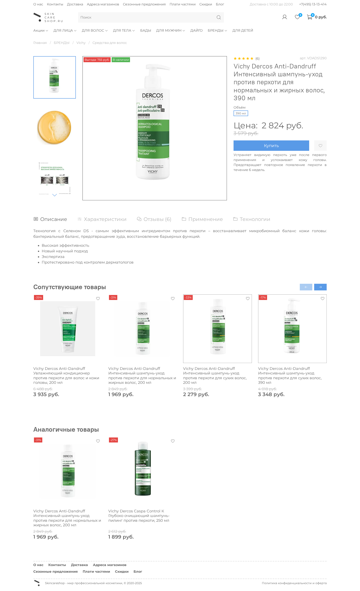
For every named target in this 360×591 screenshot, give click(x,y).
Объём (240, 107)
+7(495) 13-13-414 (313, 4)
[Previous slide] (91, 128)
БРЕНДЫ (216, 30)
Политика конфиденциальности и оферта (294, 583)
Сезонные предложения (144, 4)
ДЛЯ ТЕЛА (122, 30)
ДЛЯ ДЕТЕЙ (242, 30)
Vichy (81, 43)
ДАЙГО (196, 30)
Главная (40, 43)
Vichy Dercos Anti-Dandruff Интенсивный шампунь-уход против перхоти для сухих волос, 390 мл (290, 375)
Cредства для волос (109, 43)
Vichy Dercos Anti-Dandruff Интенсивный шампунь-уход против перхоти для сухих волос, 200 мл (215, 375)
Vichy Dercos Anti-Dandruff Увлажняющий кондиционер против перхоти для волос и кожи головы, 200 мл (66, 375)
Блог (220, 4)
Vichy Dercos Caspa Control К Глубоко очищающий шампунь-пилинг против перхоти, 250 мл (139, 516)
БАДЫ (145, 30)
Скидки (205, 4)
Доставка (75, 4)
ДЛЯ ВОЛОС (93, 30)
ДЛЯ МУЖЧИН (168, 30)
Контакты (55, 4)
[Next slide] (55, 195)
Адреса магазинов (103, 4)
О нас (38, 4)
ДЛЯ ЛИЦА (63, 30)
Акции (39, 30)
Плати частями (183, 4)
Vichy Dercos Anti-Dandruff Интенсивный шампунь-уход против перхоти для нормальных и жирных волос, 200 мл (142, 375)
